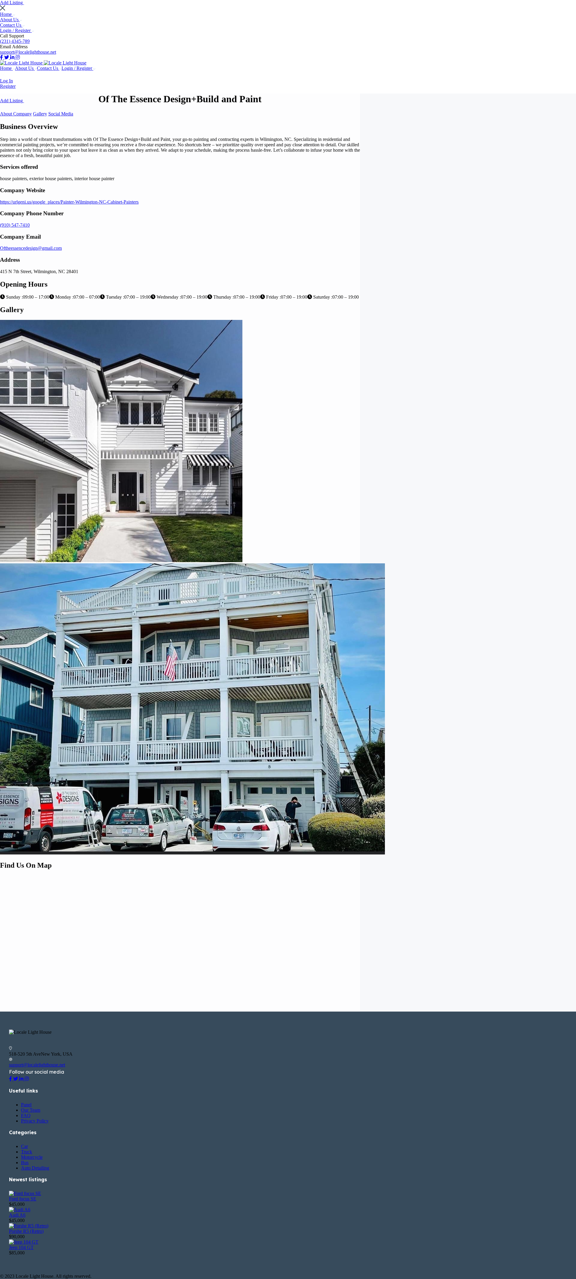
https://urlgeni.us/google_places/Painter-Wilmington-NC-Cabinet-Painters (69, 201)
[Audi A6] (19, 1209)
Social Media (60, 113)
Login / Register (16, 30)
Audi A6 (17, 1215)
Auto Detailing (35, 1167)
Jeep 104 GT (21, 1247)
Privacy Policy (35, 1120)
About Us (10, 19)
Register (8, 86)
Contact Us (11, 25)
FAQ (26, 1115)
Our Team (30, 1110)
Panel (26, 1104)
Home (6, 14)
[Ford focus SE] (25, 1193)
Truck (26, 1151)
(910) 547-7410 (15, 225)
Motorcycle (32, 1157)
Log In (6, 80)
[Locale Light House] (22, 62)
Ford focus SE (22, 1198)
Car (24, 1146)
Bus (24, 1162)
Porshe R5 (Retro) (26, 1231)
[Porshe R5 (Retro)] (28, 1225)
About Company (16, 113)
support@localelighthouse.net (28, 52)
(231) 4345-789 (15, 41)
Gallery (40, 113)
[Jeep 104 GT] (23, 1242)
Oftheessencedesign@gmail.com (31, 248)
